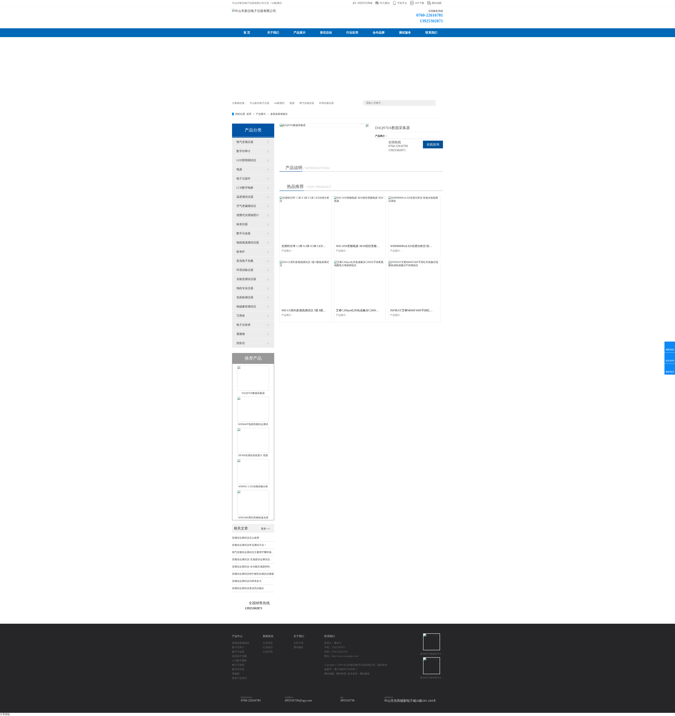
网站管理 (341, 673)
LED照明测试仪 (246, 160)
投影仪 (240, 343)
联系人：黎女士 (333, 643)
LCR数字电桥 (244, 187)
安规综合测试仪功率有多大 (247, 581)
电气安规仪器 (306, 103)
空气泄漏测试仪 (246, 205)
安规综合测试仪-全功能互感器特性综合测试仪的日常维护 (263, 566)
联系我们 (431, 32)
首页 (249, 114)
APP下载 (419, 3)
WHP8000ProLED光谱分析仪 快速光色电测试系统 (421, 246)
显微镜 (240, 333)
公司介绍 (298, 643)
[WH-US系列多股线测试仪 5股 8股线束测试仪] (305, 283)
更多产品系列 (239, 678)
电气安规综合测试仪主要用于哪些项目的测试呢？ (259, 552)
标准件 (240, 251)
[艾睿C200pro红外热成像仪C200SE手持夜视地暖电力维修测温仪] (360, 283)
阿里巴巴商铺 (365, 3)
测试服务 (405, 32)
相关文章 (241, 528)
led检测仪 (279, 103)
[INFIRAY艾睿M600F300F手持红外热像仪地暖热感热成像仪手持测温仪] (414, 283)
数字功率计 (243, 151)
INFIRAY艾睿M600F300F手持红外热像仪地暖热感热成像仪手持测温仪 (434, 310)
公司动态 (268, 643)
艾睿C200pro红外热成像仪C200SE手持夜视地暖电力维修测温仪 (375, 310)
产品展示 (300, 32)
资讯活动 (326, 32)
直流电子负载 (244, 260)
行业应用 (352, 32)
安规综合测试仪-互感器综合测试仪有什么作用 (257, 559)
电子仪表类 (243, 324)
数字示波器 (243, 233)
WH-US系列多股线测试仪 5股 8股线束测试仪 (309, 310)
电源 (292, 103)
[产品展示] (337, 68)
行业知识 (268, 647)
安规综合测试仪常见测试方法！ (249, 545)
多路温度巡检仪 (279, 114)
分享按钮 (5, 714)
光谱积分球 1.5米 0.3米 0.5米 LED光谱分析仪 (309, 246)
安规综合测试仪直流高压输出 (248, 588)
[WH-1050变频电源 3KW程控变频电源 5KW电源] (360, 219)
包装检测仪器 (244, 297)
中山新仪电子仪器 (259, 103)
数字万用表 (238, 665)
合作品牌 (379, 32)
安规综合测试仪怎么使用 (245, 538)
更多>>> (265, 528)
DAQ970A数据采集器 (253, 393)
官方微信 (385, 3)
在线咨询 (433, 144)
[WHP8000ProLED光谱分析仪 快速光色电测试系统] (414, 219)
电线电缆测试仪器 (247, 242)
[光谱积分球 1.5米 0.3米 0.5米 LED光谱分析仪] (305, 219)
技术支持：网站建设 (359, 673)
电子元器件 (243, 178)
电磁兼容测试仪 (246, 306)
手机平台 (402, 3)
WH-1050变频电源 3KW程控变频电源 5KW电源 (365, 246)
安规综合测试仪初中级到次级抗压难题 (253, 574)
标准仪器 (242, 224)
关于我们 (273, 32)
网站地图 (437, 3)
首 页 (246, 32)
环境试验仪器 (326, 103)
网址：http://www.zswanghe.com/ (341, 656)
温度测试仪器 (244, 196)
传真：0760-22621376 (335, 651)
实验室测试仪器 (246, 279)
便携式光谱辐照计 (247, 215)
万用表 (240, 315)
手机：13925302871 (334, 647)
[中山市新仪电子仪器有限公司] (254, 11)
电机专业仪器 (244, 288)
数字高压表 (238, 669)
